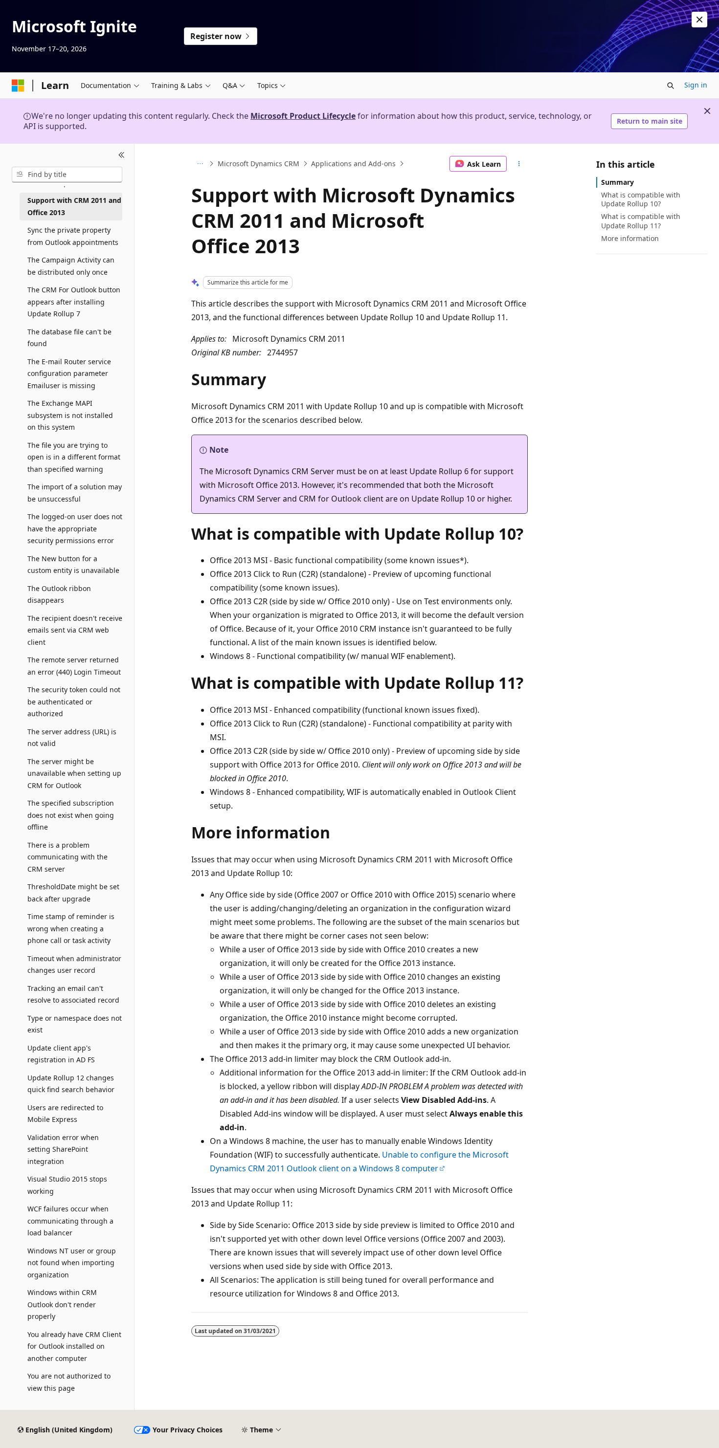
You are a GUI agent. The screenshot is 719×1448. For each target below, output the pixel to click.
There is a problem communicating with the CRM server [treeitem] (67, 857)
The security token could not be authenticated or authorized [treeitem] (73, 701)
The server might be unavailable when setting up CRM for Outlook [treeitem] (74, 773)
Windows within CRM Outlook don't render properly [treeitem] (62, 1304)
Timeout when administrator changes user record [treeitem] (74, 964)
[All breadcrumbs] (199, 164)
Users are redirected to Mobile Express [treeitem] (65, 1113)
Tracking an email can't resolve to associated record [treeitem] (73, 994)
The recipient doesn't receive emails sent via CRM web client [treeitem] (74, 630)
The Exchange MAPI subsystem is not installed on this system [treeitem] (70, 415)
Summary (617, 182)
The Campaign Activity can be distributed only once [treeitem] (70, 266)
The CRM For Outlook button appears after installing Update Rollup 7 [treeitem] (73, 301)
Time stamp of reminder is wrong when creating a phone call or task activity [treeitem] (70, 928)
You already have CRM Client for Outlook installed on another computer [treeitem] (74, 1346)
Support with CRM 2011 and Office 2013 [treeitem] (74, 206)
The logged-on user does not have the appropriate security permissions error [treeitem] (74, 528)
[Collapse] (121, 155)
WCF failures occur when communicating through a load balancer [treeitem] (70, 1220)
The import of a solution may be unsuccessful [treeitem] (74, 493)
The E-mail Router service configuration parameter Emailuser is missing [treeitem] (69, 373)
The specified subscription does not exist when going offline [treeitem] (70, 815)
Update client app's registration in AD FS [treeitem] (61, 1054)
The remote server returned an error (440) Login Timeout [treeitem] (74, 666)
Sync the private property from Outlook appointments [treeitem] (72, 236)
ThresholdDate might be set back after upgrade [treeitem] (73, 892)
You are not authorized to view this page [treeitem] (69, 1382)
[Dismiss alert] (699, 19)
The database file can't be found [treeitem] (69, 338)
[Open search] (670, 85)
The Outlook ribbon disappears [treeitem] (59, 594)
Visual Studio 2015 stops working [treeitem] (67, 1185)
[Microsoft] (18, 85)
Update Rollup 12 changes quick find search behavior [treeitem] (70, 1084)
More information (630, 238)
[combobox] (67, 174)
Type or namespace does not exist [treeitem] (74, 1024)
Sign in (695, 84)
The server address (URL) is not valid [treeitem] (71, 737)
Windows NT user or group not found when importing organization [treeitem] (71, 1262)
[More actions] (519, 164)
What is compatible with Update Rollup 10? (640, 199)
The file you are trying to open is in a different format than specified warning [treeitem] (73, 457)
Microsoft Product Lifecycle (303, 115)
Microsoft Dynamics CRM (258, 163)
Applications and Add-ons (353, 163)
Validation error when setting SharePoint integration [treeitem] (63, 1149)
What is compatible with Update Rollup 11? (640, 221)
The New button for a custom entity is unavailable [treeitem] (73, 564)
